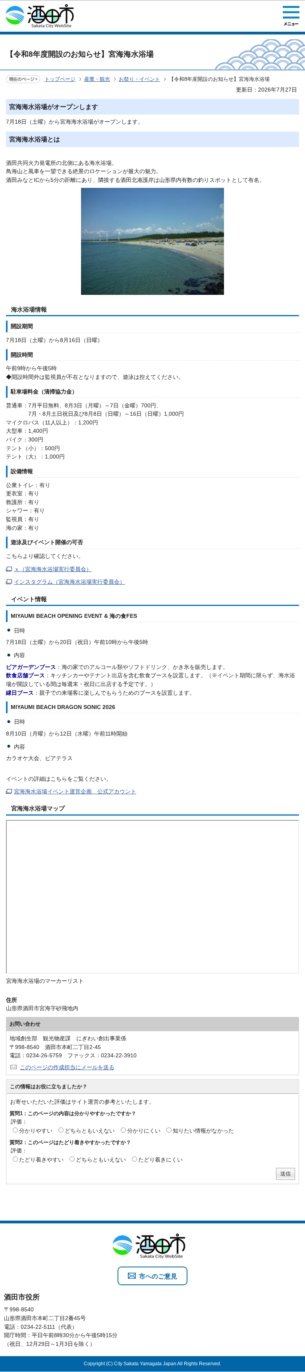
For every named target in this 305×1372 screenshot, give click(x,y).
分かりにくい (143, 1130)
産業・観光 (97, 79)
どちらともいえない (90, 1130)
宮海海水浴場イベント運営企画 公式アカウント (75, 791)
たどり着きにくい (160, 1159)
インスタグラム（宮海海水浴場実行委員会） (69, 582)
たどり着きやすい (41, 1159)
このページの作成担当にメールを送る (67, 1067)
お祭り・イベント (139, 79)
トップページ (59, 79)
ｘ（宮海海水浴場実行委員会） (53, 569)
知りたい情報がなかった (203, 1130)
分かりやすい (35, 1130)
